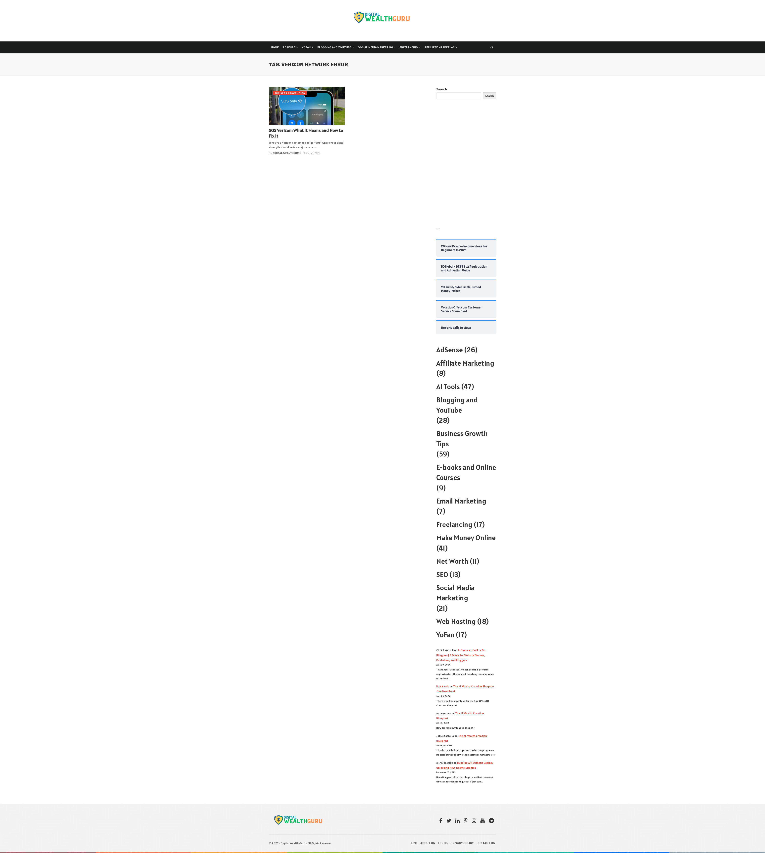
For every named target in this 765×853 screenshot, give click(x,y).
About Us (427, 843)
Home (275, 47)
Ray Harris (442, 686)
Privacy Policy (462, 843)
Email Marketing (461, 501)
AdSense (289, 47)
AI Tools (448, 386)
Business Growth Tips (290, 93)
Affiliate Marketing (439, 47)
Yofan (306, 47)
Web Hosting (456, 621)
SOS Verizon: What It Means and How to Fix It (306, 133)
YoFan (445, 634)
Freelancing (409, 47)
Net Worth (452, 561)
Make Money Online (466, 537)
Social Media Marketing (375, 47)
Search (441, 89)
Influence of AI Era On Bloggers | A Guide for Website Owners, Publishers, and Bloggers (460, 655)
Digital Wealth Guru (287, 153)
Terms (443, 843)
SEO (442, 574)
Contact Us (486, 843)
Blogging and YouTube (334, 47)
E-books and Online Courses (466, 472)
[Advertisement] (466, 167)
